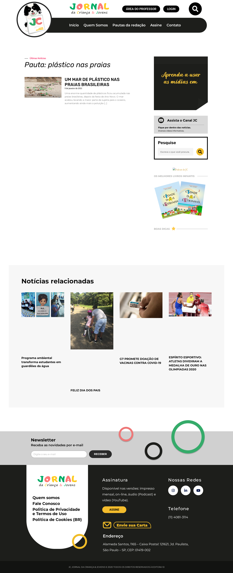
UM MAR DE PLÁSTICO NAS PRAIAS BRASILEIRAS (92, 82)
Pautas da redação (129, 25)
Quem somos (46, 497)
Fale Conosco (46, 503)
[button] (195, 8)
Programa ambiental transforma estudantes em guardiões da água (41, 362)
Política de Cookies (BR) (57, 519)
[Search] (200, 152)
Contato (174, 25)
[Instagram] (173, 490)
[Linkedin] (186, 490)
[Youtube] (198, 490)
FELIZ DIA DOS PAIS (85, 390)
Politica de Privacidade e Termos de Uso (56, 511)
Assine (156, 25)
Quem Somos (96, 25)
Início (74, 25)
